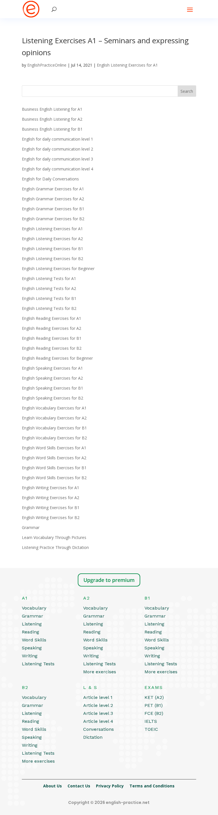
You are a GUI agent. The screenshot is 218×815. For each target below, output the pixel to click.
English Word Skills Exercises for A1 (54, 447)
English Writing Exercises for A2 (50, 497)
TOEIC (151, 729)
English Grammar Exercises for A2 (53, 198)
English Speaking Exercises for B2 (52, 398)
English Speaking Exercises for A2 (52, 378)
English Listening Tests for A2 (49, 288)
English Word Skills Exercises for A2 (54, 457)
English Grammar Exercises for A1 (53, 189)
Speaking (32, 648)
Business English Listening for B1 (52, 129)
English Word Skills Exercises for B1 (54, 467)
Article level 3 (98, 713)
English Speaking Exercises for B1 (52, 388)
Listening (32, 624)
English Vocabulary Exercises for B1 (54, 428)
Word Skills (34, 640)
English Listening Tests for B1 (49, 298)
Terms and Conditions (152, 786)
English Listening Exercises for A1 (127, 65)
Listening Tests (38, 663)
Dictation (92, 737)
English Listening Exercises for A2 (52, 238)
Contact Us (79, 786)
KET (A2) (154, 697)
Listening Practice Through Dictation (55, 547)
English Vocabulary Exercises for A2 (54, 418)
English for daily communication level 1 (57, 139)
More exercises (99, 671)
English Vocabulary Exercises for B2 (54, 438)
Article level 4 (98, 721)
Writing (29, 655)
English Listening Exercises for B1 (52, 248)
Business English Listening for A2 (52, 119)
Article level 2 (98, 705)
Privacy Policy (110, 786)
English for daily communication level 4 (57, 169)
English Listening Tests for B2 (49, 308)
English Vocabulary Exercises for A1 (54, 408)
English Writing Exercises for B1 (50, 507)
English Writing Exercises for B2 (50, 517)
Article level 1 (97, 697)
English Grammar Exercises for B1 (53, 208)
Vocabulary (34, 608)
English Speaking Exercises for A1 (52, 368)
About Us (52, 786)
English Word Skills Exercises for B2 (54, 477)
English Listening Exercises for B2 (52, 258)
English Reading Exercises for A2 (51, 328)
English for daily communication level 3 (57, 159)
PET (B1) (153, 705)
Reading (30, 632)
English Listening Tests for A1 (49, 278)
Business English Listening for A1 (52, 109)
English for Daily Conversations (50, 179)
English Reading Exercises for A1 (51, 318)
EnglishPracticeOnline (46, 65)
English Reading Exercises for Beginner (57, 358)
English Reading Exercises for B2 (51, 348)
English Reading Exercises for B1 (51, 338)
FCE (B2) (153, 713)
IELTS (150, 721)
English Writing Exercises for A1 (50, 487)
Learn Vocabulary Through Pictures (54, 537)
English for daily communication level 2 (57, 149)
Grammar (30, 527)
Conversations (98, 729)
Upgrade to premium (109, 580)
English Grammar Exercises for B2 (53, 218)
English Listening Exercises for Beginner (58, 268)
